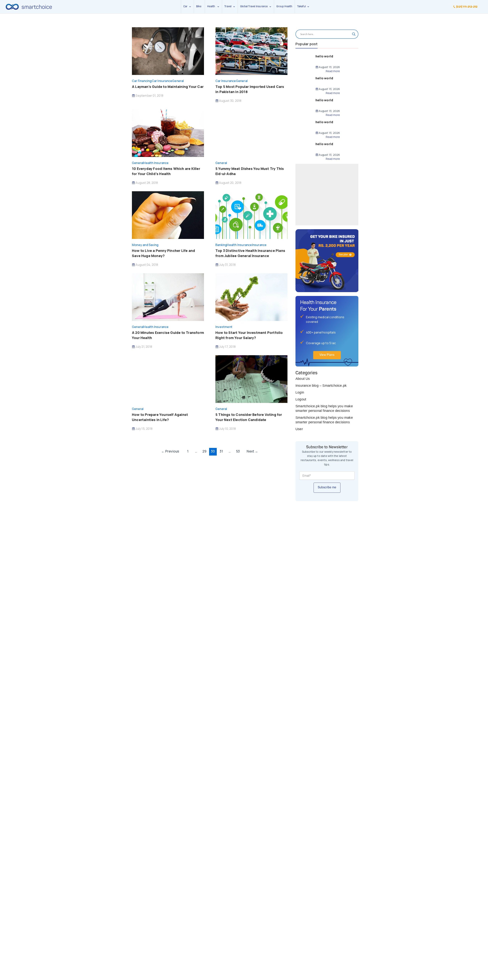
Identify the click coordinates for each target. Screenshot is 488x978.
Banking (221, 245)
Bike (198, 6)
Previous (170, 451)
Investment (223, 327)
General (178, 81)
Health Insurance (156, 163)
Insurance (259, 245)
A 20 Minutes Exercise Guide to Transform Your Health (168, 335)
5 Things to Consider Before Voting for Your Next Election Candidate (248, 417)
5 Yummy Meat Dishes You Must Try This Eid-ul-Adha (249, 171)
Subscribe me (327, 487)
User (299, 429)
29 (204, 451)
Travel (227, 6)
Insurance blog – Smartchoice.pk (321, 385)
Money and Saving (145, 245)
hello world (324, 56)
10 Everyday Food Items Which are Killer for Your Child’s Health (166, 171)
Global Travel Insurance (254, 6)
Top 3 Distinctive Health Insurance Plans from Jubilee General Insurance (250, 253)
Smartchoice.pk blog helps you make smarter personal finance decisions (324, 408)
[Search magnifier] (353, 34)
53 (238, 451)
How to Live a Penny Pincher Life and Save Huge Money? (163, 253)
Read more (333, 71)
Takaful (302, 6)
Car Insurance (162, 81)
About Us (302, 379)
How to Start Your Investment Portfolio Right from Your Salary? (249, 335)
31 (221, 451)
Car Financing (142, 81)
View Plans (327, 355)
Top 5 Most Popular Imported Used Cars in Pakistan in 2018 (249, 89)
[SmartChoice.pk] (29, 7)
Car (185, 6)
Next (252, 451)
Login (299, 392)
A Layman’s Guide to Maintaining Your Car (168, 86)
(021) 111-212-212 (467, 7)
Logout (300, 399)
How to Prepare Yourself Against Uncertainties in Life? (160, 417)
